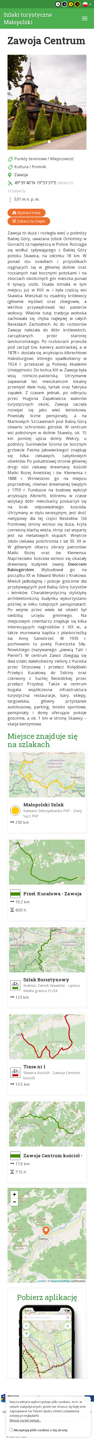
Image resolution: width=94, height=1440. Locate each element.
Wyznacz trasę (28, 212)
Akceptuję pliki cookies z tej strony (41, 1430)
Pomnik (39, 166)
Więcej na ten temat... (25, 1420)
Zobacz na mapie (30, 221)
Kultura (21, 166)
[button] (13, 102)
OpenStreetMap (60, 1281)
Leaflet (41, 1281)
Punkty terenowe (30, 158)
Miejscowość (62, 158)
